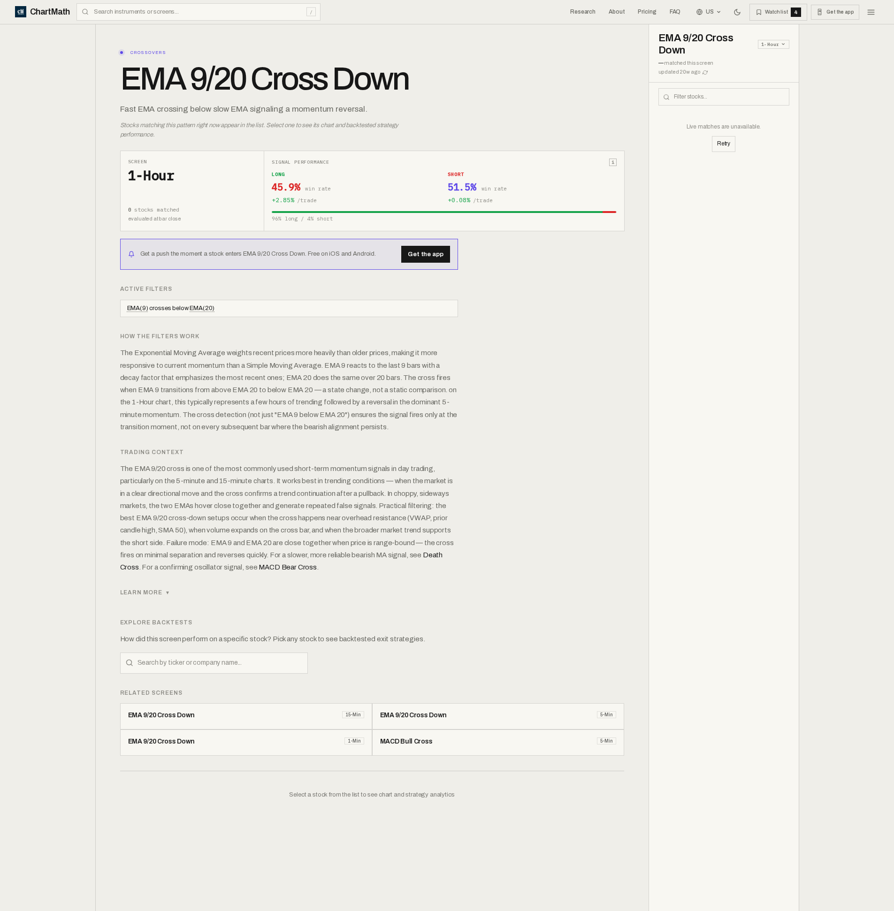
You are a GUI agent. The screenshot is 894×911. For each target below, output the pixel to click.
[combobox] (198, 12)
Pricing (647, 11)
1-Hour (770, 44)
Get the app (425, 254)
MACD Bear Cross (288, 567)
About (617, 11)
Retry (723, 143)
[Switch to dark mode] (737, 12)
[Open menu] (871, 12)
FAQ (675, 11)
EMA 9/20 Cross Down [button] (696, 44)
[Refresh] (705, 72)
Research (583, 11)
